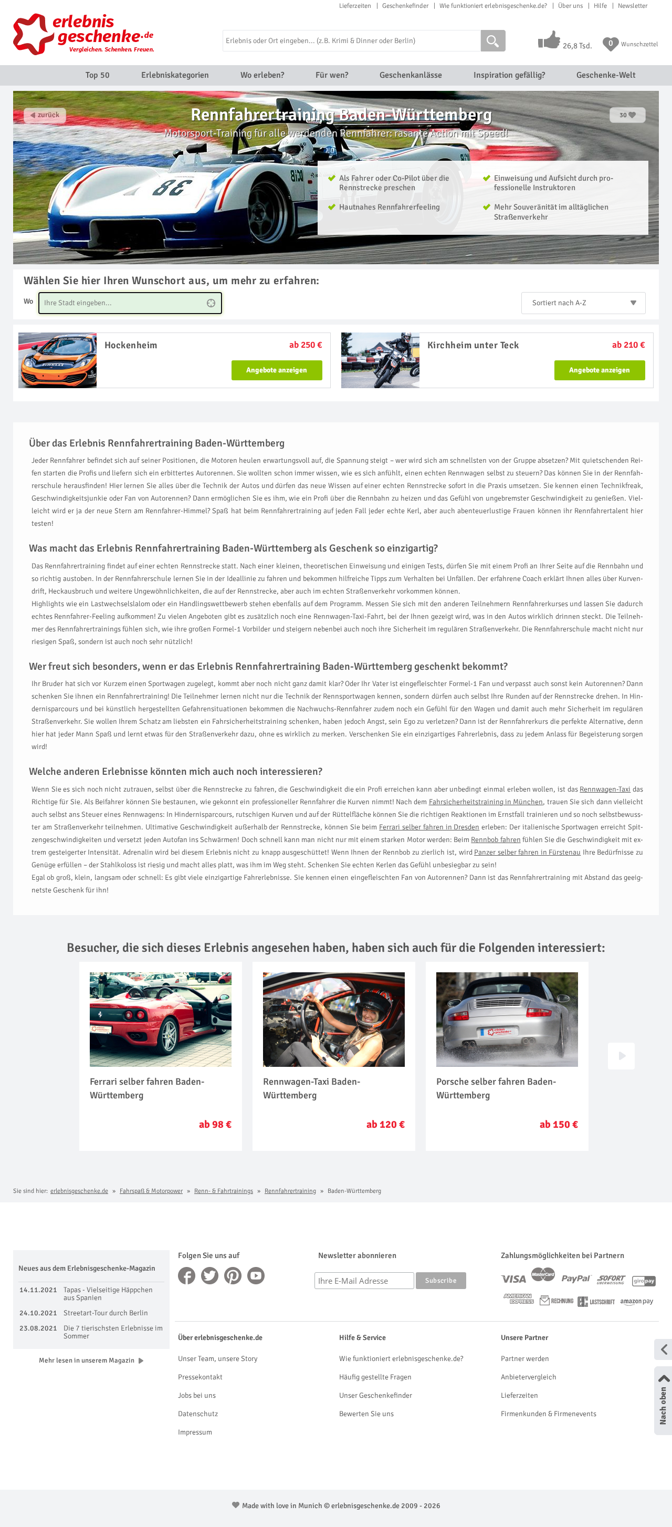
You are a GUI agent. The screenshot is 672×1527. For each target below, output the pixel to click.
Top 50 (98, 75)
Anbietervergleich (528, 1377)
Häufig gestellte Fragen (375, 1377)
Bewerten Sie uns (366, 1413)
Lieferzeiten (355, 6)
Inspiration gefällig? (509, 75)
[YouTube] (256, 1275)
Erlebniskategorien (175, 75)
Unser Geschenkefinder (375, 1395)
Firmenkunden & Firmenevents (548, 1413)
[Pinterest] (233, 1275)
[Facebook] (187, 1275)
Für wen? (332, 75)
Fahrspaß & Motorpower (151, 1191)
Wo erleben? (262, 75)
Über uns (570, 6)
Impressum (195, 1432)
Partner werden (525, 1358)
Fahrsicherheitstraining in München (486, 801)
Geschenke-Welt (606, 75)
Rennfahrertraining (290, 1191)
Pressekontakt (200, 1377)
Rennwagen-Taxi (605, 789)
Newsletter (632, 6)
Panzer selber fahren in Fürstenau (527, 852)
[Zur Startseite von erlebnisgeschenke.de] (85, 34)
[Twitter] (210, 1275)
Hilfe (600, 6)
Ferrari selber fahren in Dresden (429, 827)
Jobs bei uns (197, 1395)
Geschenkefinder (405, 6)
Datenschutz (198, 1413)
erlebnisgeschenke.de (79, 1191)
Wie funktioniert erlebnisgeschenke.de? (493, 6)
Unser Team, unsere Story (217, 1358)
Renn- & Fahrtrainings (223, 1191)
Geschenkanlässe (411, 75)
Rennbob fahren (495, 839)
